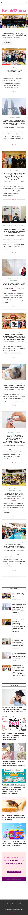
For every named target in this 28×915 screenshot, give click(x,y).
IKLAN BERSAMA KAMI (14, 879)
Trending (18, 332)
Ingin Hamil (8, 278)
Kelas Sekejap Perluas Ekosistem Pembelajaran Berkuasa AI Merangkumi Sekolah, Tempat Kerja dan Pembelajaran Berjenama (14, 176)
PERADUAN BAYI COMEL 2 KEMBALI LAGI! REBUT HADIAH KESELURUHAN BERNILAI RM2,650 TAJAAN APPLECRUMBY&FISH (14, 736)
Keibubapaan (17, 170)
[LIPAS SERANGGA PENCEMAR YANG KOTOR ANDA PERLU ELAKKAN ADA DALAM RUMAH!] (14, 805)
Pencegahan (16, 227)
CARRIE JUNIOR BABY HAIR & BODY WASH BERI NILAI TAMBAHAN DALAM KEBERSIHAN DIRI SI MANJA (14, 843)
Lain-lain (14, 67)
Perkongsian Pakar (14, 280)
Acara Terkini (11, 117)
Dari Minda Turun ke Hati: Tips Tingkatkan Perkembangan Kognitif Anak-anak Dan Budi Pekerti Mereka (14, 709)
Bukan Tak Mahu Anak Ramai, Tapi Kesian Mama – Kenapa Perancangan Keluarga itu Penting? (14, 763)
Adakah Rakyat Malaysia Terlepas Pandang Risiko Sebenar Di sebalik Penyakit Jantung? (14, 231)
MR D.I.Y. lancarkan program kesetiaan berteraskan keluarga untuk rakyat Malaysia (14, 494)
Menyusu (21, 383)
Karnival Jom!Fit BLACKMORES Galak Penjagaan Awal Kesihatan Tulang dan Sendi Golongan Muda (14, 546)
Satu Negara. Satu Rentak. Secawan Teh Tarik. (14, 21)
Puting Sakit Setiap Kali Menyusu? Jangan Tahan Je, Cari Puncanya (14, 386)
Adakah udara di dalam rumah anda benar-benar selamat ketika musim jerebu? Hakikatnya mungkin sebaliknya (14, 122)
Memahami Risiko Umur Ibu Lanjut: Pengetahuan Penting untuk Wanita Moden (14, 284)
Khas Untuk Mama (16, 278)
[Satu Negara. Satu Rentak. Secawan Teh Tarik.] (14, 56)
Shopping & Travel (11, 490)
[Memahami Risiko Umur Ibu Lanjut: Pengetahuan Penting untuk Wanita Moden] (14, 267)
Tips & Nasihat (11, 432)
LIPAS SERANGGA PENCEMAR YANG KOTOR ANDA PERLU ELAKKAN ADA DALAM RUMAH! (13, 817)
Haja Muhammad (10, 74)
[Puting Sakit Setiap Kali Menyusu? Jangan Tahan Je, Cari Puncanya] (14, 372)
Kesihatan (18, 117)
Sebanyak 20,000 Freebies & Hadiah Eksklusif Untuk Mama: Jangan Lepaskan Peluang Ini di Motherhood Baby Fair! (14, 790)
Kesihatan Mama (19, 225)
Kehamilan (7, 383)
